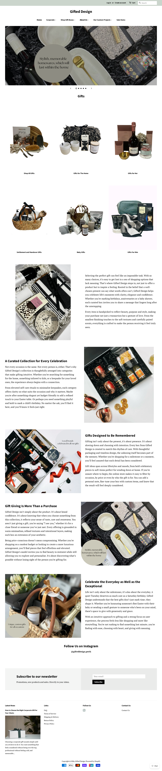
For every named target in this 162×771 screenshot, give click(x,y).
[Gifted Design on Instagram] (84, 711)
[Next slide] (91, 88)
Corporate (50, 20)
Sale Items (121, 20)
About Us (84, 20)
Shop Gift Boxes (67, 20)
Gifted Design (81, 11)
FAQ (45, 710)
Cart (133, 3)
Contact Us (126, 710)
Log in (109, 3)
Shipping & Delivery (51, 717)
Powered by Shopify (93, 761)
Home (39, 20)
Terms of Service (50, 714)
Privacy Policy (49, 724)
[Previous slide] (70, 88)
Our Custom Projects (102, 20)
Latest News (10, 705)
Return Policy (49, 720)
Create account (120, 3)
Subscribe (98, 682)
